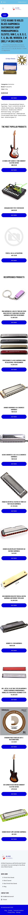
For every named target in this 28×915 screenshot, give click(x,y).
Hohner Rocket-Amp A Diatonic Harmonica (14, 832)
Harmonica (11, 84)
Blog (5, 886)
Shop (4, 15)
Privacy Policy (11, 912)
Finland (4, 2)
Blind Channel (7, 880)
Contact (10, 910)
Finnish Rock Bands (9, 877)
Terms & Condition (18, 910)
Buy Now (14, 98)
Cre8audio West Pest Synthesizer (14, 208)
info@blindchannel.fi (22, 2)
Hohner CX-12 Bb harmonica (14, 643)
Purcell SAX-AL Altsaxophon (14, 253)
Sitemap (18, 912)
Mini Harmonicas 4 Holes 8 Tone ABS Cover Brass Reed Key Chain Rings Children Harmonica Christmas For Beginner (14, 313)
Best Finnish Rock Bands (10, 883)
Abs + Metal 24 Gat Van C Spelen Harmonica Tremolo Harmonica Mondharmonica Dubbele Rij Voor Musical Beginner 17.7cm (14, 690)
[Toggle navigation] (3, 8)
